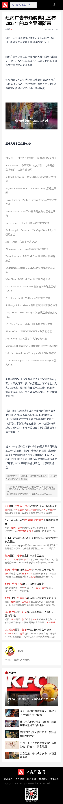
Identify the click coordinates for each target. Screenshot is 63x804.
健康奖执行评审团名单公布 (29, 569)
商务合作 (54, 779)
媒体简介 (8, 779)
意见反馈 (20, 779)
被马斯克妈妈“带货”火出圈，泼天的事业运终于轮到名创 (38, 723)
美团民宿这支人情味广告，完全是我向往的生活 (38, 734)
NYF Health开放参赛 (24, 583)
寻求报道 (43, 779)
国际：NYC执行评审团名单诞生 (31, 506)
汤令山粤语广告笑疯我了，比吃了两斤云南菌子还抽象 (38, 713)
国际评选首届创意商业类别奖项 (30, 598)
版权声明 (31, 779)
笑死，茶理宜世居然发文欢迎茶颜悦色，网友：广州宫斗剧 (38, 745)
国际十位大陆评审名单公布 (28, 629)
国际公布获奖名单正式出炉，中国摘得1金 (30, 614)
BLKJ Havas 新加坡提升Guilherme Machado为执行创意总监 (31, 540)
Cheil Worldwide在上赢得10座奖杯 (31, 522)
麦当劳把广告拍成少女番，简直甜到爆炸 (38, 755)
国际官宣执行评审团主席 (24, 555)
